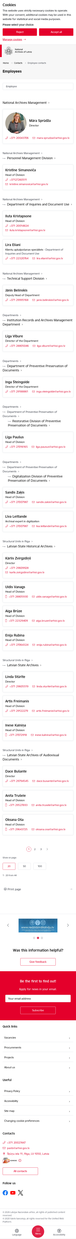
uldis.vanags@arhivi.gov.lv (51, 596)
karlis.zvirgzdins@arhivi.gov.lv (27, 572)
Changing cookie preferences (21, 1120)
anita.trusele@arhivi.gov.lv (51, 805)
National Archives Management (25, 103)
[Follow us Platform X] (20, 1192)
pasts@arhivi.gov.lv (18, 1148)
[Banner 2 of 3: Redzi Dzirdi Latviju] (38, 925)
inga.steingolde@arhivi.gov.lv (53, 391)
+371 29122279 (19, 710)
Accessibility (11, 1101)
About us (9, 1067)
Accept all (56, 32)
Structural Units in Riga (16, 541)
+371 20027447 (16, 1142)
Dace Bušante (16, 771)
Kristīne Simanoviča (20, 170)
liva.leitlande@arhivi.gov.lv (51, 526)
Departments (10, 315)
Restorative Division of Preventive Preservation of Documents (34, 423)
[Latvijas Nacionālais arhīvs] (37, 54)
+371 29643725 (18, 829)
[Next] (68, 925)
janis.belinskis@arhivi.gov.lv (53, 300)
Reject (20, 32)
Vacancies (10, 1037)
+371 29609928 (19, 568)
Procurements (12, 1047)
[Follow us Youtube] (13, 1192)
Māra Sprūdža (40, 120)
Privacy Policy (12, 1091)
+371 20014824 (19, 225)
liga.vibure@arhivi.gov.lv (51, 345)
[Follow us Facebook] (5, 1192)
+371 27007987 (19, 502)
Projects (9, 1057)
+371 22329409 (18, 620)
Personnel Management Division (30, 158)
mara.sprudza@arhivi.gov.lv (53, 138)
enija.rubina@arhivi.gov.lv (52, 644)
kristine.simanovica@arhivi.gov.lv (29, 184)
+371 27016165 (19, 446)
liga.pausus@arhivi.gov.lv (50, 446)
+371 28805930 (18, 596)
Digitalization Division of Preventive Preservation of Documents (35, 478)
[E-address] (10, 1160)
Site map (9, 1111)
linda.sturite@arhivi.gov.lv (52, 686)
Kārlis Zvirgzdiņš (18, 558)
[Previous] (8, 925)
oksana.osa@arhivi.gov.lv (50, 829)
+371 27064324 (19, 644)
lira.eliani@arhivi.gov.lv (50, 258)
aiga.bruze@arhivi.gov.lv (50, 620)
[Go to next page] (47, 849)
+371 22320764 (19, 258)
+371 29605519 (19, 686)
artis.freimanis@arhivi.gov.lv (52, 710)
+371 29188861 (19, 391)
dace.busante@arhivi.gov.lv (53, 781)
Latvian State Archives (23, 665)
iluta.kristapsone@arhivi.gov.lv (27, 230)
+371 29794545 (19, 781)
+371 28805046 (19, 345)
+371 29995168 (19, 300)
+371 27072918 (18, 735)
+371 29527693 (18, 805)
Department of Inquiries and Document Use (38, 204)
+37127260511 (18, 179)
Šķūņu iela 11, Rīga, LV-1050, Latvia (28, 1153)
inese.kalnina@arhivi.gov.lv (50, 735)
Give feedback (38, 961)
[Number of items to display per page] (38, 866)
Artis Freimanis (17, 701)
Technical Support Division (25, 278)
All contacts (20, 1171)
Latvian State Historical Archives (29, 546)
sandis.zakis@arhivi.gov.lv (51, 502)
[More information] (20, 1160)
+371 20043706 (19, 138)
